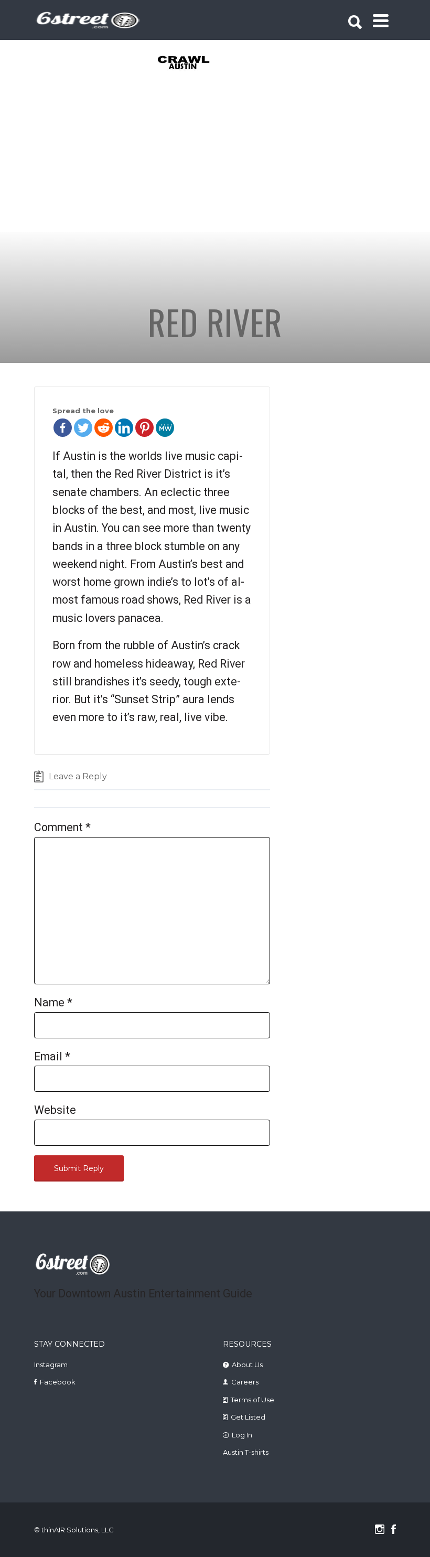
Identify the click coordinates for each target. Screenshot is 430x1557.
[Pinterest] (144, 427)
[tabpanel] (177, 63)
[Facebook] (62, 427)
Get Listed (248, 1417)
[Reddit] (103, 427)
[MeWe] (165, 427)
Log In (242, 1435)
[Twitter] (83, 427)
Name (53, 1002)
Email (52, 1056)
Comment (62, 827)
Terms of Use (252, 1399)
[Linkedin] (124, 427)
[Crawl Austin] (177, 63)
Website (55, 1109)
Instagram (51, 1364)
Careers (245, 1382)
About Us (247, 1364)
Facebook (58, 1382)
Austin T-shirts (245, 1452)
